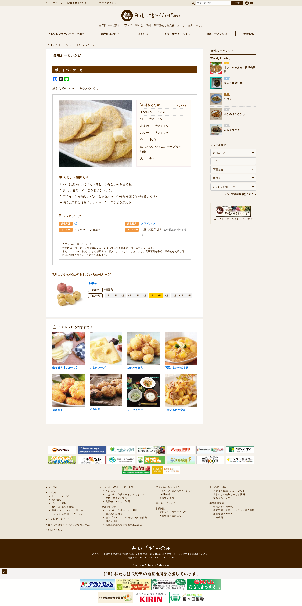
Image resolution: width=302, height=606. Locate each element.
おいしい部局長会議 (63, 506)
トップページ (55, 3)
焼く (77, 223)
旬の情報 (57, 499)
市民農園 (218, 517)
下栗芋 (92, 283)
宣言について (113, 490)
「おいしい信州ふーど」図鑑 (121, 510)
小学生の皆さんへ (106, 3)
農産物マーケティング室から (67, 510)
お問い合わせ (55, 529)
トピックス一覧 (60, 496)
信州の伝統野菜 (114, 514)
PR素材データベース (59, 519)
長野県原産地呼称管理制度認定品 (124, 524)
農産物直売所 (166, 497)
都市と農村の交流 (223, 506)
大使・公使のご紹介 (117, 497)
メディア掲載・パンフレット (229, 490)
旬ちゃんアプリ (221, 497)
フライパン (148, 223)
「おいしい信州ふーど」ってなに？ (125, 494)
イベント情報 (59, 503)
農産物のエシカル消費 (118, 501)
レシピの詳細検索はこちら (239, 194)
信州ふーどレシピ (217, 33)
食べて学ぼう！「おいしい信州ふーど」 (70, 524)
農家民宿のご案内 (223, 514)
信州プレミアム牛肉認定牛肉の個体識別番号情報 (126, 519)
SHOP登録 (164, 494)
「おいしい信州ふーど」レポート (70, 514)
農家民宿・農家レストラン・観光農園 (234, 510)
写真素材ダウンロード (79, 3)
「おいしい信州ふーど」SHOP (175, 490)
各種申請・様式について (172, 515)
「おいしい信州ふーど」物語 (229, 494)
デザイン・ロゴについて (172, 512)
